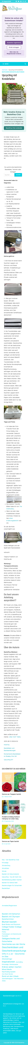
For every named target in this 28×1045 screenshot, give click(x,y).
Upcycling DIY (8, 759)
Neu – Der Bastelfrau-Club (10, 860)
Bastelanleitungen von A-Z (12, 996)
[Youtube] (19, 1)
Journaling (19, 962)
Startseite (4, 70)
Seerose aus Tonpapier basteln (11, 794)
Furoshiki (5, 936)
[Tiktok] (25, 1)
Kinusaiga (5, 862)
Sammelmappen (7, 978)
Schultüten (5, 868)
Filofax (4, 932)
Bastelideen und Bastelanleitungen (13, 72)
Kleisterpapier (13, 964)
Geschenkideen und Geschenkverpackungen (15, 949)
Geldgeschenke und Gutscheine (11, 940)
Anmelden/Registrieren (9, 905)
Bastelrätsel (6, 888)
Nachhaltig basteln (8, 972)
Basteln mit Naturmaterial (10, 874)
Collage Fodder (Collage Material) (12, 928)
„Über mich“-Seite (14, 737)
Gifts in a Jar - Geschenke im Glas (13, 955)
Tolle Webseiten (19, 978)
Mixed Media (7, 969)
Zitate (4, 981)
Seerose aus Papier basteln (10, 841)
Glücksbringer (7, 959)
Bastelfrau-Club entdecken (14, 128)
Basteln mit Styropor (11, 916)
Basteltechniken (8, 919)
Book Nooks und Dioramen (11, 924)
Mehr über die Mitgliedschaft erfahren (14, 52)
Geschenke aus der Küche (13, 944)
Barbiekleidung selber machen (12, 880)
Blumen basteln (9, 922)
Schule (4, 871)
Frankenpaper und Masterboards (11, 934)
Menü (6, 64)
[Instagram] (23, 1)
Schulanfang (6, 865)
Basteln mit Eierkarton (11, 914)
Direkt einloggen (14, 47)
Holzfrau (6, 744)
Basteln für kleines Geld (9, 882)
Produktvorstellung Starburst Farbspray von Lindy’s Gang (11, 818)
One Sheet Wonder (7, 974)
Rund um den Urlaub (10, 976)
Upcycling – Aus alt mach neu (11, 877)
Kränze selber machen (11, 967)
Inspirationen (8, 961)
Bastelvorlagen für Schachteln (12, 885)
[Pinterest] (21, 1)
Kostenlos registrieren (14, 42)
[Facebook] (16, 1)
